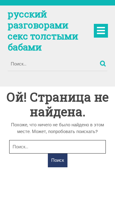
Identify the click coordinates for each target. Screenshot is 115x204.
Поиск (103, 62)
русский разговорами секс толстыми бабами (43, 30)
